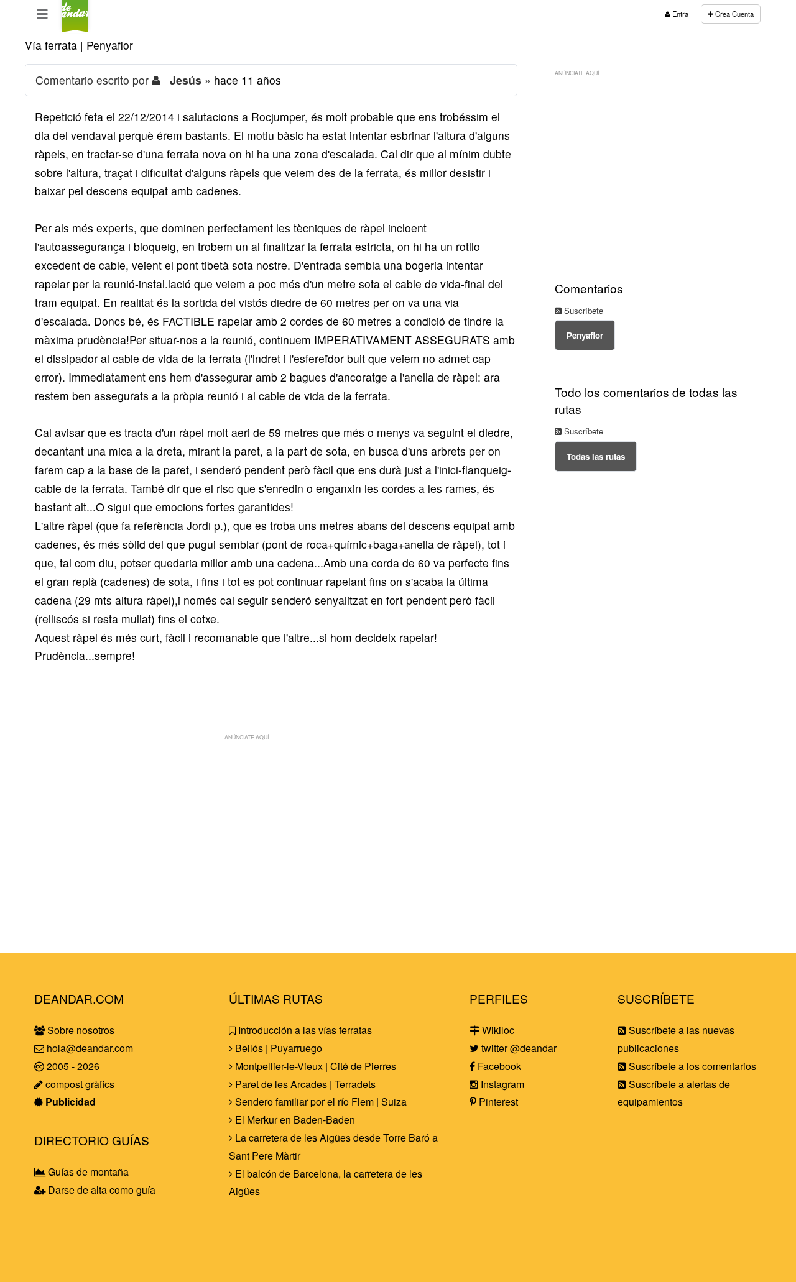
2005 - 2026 (72, 1066)
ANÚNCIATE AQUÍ (246, 737)
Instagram (501, 1084)
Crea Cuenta (733, 14)
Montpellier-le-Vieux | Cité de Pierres (314, 1066)
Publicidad (69, 1101)
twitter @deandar (518, 1048)
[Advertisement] (271, 834)
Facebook (498, 1066)
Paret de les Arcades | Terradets (304, 1084)
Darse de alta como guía (100, 1190)
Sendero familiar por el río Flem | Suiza (320, 1101)
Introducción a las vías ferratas (304, 1030)
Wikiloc (496, 1030)
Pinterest (497, 1101)
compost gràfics (78, 1084)
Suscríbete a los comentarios (691, 1066)
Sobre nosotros (79, 1030)
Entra (679, 14)
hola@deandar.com (90, 1048)
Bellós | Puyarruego (277, 1048)
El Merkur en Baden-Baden (294, 1119)
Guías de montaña (87, 1172)
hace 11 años (247, 80)
